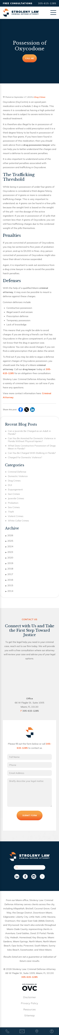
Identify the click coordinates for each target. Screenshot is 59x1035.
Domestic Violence (18, 476)
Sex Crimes (14, 507)
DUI (10, 485)
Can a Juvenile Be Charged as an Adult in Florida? (29, 432)
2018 (9, 568)
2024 (9, 546)
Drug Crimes (39, 97)
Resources (29, 1009)
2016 (9, 579)
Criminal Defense (17, 471)
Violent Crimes (15, 516)
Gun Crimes (14, 493)
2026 (9, 535)
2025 (9, 540)
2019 (9, 563)
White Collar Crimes (18, 520)
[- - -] (53, 12)
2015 (9, 585)
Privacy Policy (29, 1003)
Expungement (15, 489)
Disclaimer (29, 997)
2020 (9, 557)
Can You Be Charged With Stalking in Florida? (32, 452)
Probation (13, 502)
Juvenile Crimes (16, 498)
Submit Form (29, 815)
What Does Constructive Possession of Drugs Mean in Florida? (32, 447)
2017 (9, 574)
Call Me (29, 58)
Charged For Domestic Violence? (25, 457)
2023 (9, 552)
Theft (11, 511)
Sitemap (29, 1015)
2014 (9, 591)
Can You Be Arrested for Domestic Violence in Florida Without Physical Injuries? (32, 440)
